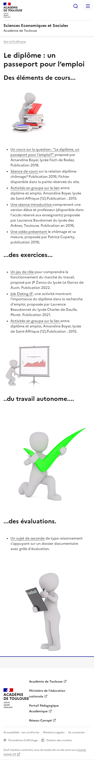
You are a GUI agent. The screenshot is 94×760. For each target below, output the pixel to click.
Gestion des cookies (59, 740)
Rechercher (75, 6)
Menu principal (88, 6)
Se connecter (76, 732)
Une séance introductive (31, 204)
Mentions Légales (53, 732)
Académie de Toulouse (46, 681)
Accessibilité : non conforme (21, 732)
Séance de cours (24, 171)
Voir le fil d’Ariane (14, 42)
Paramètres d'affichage (23, 740)
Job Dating (19, 293)
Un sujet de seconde (27, 538)
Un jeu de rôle (22, 271)
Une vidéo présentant (29, 231)
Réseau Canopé (40, 720)
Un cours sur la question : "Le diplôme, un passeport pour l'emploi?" (44, 152)
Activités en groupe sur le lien (35, 187)
